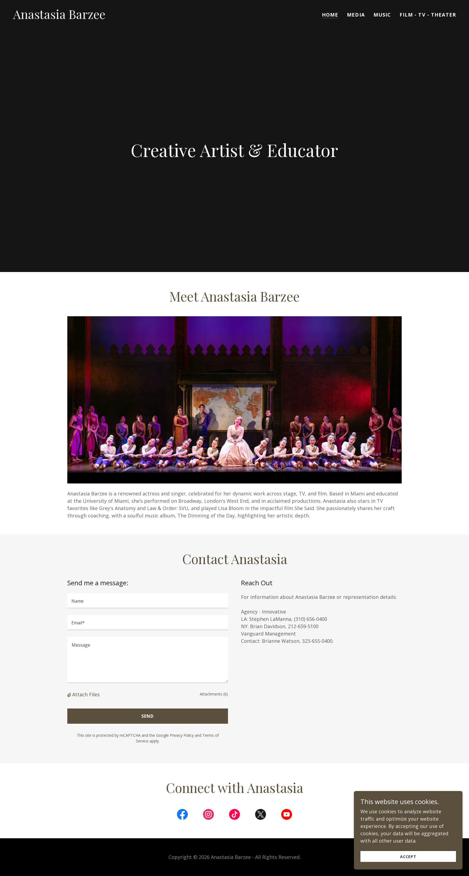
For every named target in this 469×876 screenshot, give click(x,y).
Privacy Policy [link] (182, 735)
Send (147, 716)
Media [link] (356, 14)
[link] (59, 17)
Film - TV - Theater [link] (428, 14)
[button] (69, 694)
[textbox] (147, 601)
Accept (408, 856)
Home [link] (330, 14)
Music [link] (382, 14)
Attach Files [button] (86, 694)
